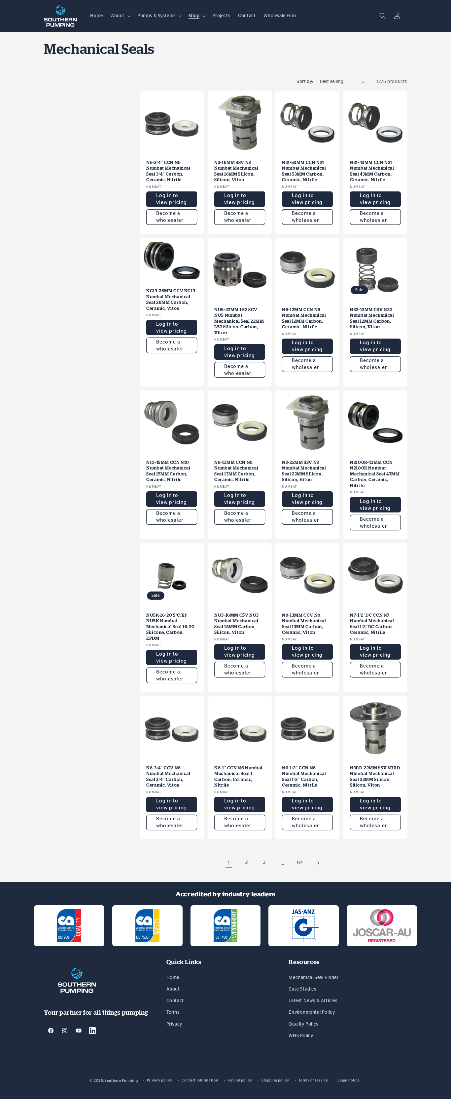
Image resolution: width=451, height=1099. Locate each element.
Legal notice (348, 1080)
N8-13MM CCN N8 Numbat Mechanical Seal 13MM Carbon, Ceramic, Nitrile (236, 471)
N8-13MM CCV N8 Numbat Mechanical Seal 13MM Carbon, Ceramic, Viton (304, 624)
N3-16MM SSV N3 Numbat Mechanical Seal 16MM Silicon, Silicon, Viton (236, 171)
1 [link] (229, 863)
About (173, 989)
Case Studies (302, 989)
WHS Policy (301, 1036)
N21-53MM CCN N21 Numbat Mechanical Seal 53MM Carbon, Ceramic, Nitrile (304, 171)
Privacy (174, 1024)
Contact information (200, 1080)
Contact (175, 1001)
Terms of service (313, 1080)
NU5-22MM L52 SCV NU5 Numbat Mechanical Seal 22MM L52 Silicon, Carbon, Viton (239, 321)
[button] (120, 16)
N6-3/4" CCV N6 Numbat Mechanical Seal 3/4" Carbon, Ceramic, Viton (168, 777)
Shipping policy (275, 1080)
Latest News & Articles (313, 1001)
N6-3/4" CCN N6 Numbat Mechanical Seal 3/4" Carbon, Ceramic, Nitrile (168, 171)
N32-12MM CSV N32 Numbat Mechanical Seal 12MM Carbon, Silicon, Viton (372, 318)
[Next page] (318, 863)
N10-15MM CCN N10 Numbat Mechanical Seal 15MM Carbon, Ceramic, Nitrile (168, 471)
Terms (173, 1012)
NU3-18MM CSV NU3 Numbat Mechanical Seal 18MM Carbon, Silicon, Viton (236, 624)
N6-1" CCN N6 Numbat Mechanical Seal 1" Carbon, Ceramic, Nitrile (238, 777)
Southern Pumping (121, 1080)
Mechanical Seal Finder (313, 977)
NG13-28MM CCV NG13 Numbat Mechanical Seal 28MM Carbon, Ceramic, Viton (170, 299)
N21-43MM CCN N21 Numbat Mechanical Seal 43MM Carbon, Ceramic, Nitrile (372, 171)
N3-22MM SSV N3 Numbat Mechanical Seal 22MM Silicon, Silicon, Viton (304, 471)
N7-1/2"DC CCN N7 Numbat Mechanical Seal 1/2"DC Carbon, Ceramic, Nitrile (372, 624)
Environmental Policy (312, 1012)
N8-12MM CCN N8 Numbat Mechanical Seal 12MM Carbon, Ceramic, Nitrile (304, 318)
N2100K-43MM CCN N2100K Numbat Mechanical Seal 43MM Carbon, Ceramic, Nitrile (375, 473)
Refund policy (239, 1080)
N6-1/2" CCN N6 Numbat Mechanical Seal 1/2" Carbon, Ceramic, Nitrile (304, 777)
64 (300, 862)
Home (172, 977)
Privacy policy (159, 1080)
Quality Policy (303, 1024)
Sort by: (305, 81)
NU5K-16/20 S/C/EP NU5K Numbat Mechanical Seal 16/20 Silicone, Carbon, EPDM (170, 626)
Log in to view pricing (171, 199)
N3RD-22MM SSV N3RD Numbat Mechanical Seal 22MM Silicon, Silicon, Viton (375, 777)
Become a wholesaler (170, 217)
